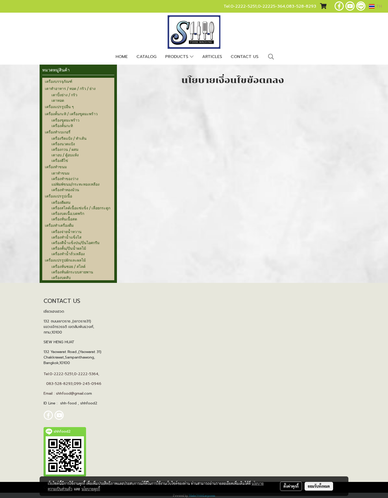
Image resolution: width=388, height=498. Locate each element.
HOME (122, 57)
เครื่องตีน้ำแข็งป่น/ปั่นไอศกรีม (75, 242)
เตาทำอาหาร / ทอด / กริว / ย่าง (70, 88)
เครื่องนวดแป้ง (63, 144)
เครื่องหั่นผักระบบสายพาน (72, 272)
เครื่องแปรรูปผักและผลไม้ (65, 260)
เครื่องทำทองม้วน (65, 189)
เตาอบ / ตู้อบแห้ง (65, 155)
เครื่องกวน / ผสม (64, 149)
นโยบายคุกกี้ (91, 488)
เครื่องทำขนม (56, 167)
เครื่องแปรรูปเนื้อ (58, 196)
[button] (271, 57)
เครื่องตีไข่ (59, 160)
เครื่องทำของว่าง (64, 178)
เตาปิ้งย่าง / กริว (64, 95)
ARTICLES (212, 57)
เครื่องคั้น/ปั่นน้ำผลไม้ (68, 248)
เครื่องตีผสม (60, 202)
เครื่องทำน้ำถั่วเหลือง (68, 254)
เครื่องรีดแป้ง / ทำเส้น (69, 138)
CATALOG (146, 57)
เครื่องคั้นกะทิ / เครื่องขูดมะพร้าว (71, 114)
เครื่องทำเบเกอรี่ (57, 132)
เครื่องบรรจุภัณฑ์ (58, 81)
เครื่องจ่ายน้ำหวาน (66, 231)
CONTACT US (244, 57)
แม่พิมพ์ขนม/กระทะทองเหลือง (75, 184)
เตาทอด (57, 100)
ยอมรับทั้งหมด (319, 486)
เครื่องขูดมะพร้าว (65, 120)
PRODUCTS (177, 57)
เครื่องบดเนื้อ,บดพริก (67, 213)
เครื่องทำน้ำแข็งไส (66, 237)
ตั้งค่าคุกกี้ (291, 486)
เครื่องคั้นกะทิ (62, 125)
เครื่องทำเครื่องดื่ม (59, 225)
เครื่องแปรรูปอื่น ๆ (59, 106)
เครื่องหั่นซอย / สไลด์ (68, 266)
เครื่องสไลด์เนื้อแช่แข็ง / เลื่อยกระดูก (80, 208)
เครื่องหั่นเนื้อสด (64, 219)
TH (378, 6)
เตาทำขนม (60, 173)
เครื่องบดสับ (61, 277)
